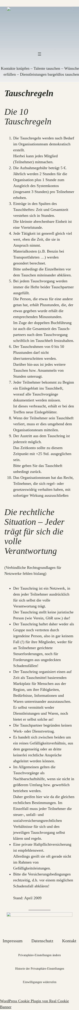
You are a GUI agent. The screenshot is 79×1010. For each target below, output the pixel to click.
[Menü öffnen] (39, 54)
